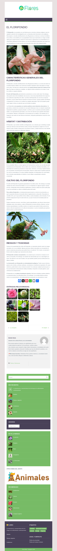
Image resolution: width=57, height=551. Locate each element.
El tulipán (44, 327)
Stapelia (15, 411)
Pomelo (15, 502)
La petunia (15, 437)
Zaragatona (16, 454)
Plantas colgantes (17, 400)
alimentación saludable (41, 528)
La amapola (13, 327)
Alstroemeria (16, 508)
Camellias (32, 528)
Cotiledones (16, 406)
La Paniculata (16, 460)
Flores (10, 525)
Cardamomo (16, 490)
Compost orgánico (17, 513)
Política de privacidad (34, 540)
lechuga (37, 530)
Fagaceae (43, 530)
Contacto (41, 542)
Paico (14, 448)
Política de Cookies (33, 542)
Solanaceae (17, 363)
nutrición (32, 530)
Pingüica (15, 443)
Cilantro (15, 496)
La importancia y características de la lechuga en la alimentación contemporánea (28, 389)
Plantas (12, 363)
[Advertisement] (28, 16)
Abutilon (15, 394)
